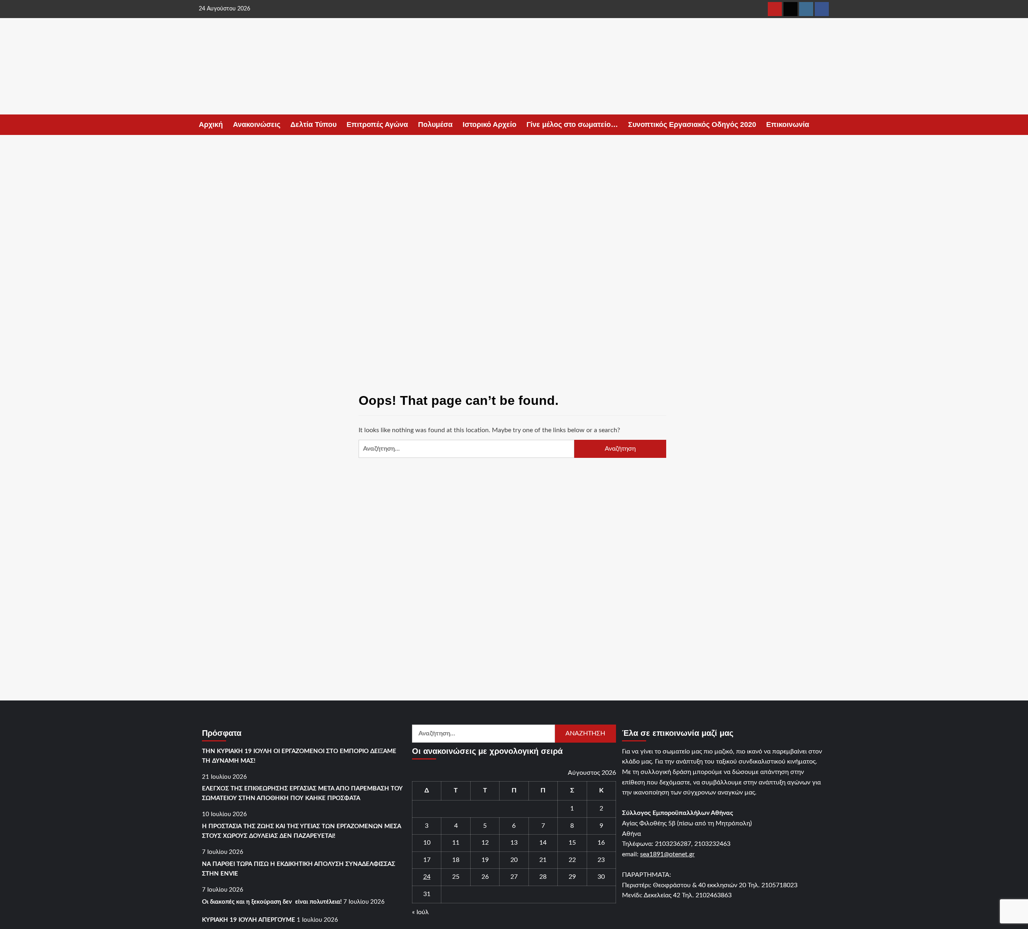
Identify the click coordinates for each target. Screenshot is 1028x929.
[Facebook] (822, 9)
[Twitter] (790, 9)
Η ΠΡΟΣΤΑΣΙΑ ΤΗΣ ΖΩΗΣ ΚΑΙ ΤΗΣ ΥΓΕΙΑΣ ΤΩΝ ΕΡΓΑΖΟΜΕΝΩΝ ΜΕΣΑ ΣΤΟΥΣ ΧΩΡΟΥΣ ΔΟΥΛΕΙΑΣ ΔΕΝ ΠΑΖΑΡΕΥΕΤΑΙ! (301, 831)
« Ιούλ (420, 912)
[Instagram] (806, 9)
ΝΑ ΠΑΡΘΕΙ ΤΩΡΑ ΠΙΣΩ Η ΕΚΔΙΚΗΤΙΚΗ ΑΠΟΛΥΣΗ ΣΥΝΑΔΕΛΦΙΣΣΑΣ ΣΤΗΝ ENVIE (298, 869)
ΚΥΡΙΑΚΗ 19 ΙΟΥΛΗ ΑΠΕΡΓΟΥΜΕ (248, 920)
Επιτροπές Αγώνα (377, 124)
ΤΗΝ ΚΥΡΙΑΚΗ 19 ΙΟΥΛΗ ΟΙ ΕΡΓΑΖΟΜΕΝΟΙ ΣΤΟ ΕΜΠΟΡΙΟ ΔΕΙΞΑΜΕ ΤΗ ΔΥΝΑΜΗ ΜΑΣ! (299, 756)
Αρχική (211, 124)
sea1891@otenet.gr (667, 854)
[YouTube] (775, 9)
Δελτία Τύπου (313, 124)
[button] (824, 125)
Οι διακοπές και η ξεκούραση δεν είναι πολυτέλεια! (272, 902)
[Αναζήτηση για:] (466, 449)
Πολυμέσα (435, 124)
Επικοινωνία (787, 124)
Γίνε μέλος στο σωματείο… (572, 124)
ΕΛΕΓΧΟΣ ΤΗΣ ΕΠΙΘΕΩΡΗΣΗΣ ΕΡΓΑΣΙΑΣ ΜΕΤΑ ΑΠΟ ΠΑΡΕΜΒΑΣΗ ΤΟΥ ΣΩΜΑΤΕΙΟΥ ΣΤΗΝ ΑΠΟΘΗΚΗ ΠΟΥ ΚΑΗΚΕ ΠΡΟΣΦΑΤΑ (302, 793)
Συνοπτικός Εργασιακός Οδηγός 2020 (692, 124)
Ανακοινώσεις (256, 124)
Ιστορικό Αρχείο (489, 124)
